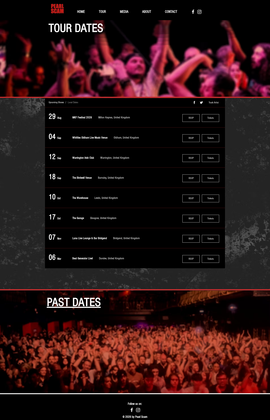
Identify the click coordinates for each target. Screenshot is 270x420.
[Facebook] (193, 11)
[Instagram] (199, 11)
